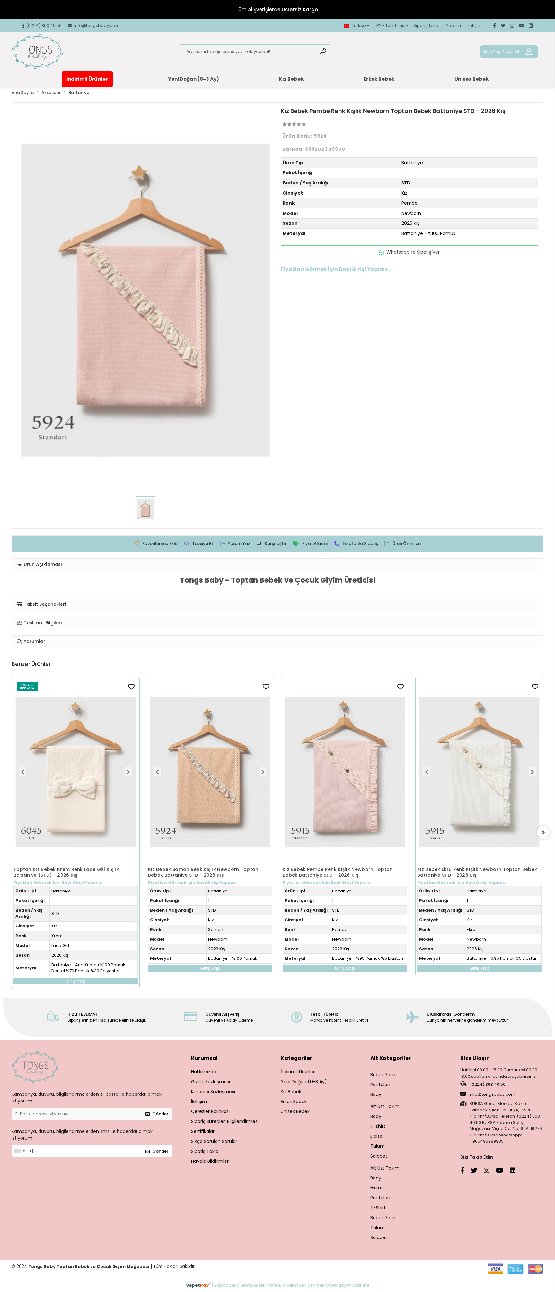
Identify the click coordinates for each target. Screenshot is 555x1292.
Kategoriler (296, 1058)
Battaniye (412, 162)
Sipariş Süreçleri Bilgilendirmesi (225, 1121)
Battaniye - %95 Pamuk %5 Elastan (233, 958)
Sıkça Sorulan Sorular (214, 1141)
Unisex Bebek (471, 79)
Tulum (377, 1146)
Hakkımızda (203, 1071)
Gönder (160, 1114)
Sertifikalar (203, 1131)
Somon (81, 929)
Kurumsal (204, 1058)
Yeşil (471, 867)
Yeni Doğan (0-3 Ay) (193, 79)
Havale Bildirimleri (210, 1161)
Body (375, 1094)
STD (405, 183)
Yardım (453, 25)
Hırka (375, 1188)
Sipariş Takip (426, 25)
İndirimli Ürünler (87, 79)
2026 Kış (410, 223)
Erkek (472, 858)
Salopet (378, 1156)
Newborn (411, 213)
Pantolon (380, 1084)
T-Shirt (378, 1207)
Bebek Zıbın (382, 1074)
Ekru (336, 929)
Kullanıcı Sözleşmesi (213, 1091)
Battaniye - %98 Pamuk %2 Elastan (502, 896)
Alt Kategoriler (390, 1058)
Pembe (409, 203)
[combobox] (19, 1151)
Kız (404, 193)
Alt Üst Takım (385, 1106)
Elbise (376, 1136)
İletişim (474, 25)
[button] (22, 772)
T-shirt (377, 1126)
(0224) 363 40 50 (487, 1084)
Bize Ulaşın (475, 1058)
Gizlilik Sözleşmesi (210, 1081)
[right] (543, 832)
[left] (11, 832)
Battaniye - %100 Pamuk (428, 233)
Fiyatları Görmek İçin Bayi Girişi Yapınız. (57, 882)
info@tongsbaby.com (492, 1094)
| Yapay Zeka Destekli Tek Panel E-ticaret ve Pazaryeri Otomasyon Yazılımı (277, 1284)
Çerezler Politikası (210, 1111)
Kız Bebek (291, 79)
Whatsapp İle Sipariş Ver (413, 252)
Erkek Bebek (379, 79)
